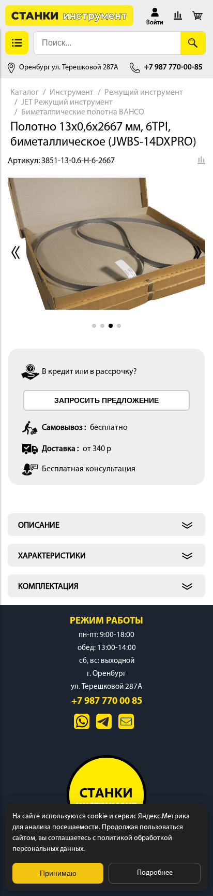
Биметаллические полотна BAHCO (82, 112)
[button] (155, 15)
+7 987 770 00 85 (106, 701)
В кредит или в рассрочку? (89, 372)
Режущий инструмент (143, 93)
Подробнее (155, 873)
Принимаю (58, 873)
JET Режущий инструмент (67, 102)
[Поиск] (192, 43)
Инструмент (72, 93)
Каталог (24, 93)
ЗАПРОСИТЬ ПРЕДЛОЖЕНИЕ (106, 400)
